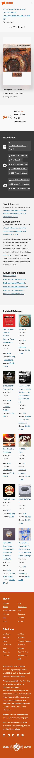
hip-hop (22, 114)
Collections (7, 645)
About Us (6, 652)
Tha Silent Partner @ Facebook (14, 283)
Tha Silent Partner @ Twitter (13, 290)
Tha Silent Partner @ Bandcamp (14, 279)
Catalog (6, 603)
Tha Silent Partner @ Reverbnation (15, 287)
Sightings (21, 637)
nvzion (11, 723)
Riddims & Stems (9, 499)
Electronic (21, 614)
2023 (24, 413)
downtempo (8, 360)
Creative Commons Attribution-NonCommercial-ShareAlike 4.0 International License (15, 213)
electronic (22, 347)
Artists (5, 607)
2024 (9, 353)
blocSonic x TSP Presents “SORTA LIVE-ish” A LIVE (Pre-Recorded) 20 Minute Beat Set (25, 394)
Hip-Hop (6, 614)
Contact (6, 655)
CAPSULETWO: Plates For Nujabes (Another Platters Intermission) (9, 335)
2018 (19, 118)
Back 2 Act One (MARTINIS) (8, 450)
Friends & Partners (24, 641)
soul (21, 420)
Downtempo (22, 607)
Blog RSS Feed (23, 652)
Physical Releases (9, 610)
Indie (19, 603)
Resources (21, 645)
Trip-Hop (21, 617)
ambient (6, 410)
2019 (24, 567)
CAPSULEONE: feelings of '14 (8, 387)
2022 (9, 463)
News (5, 641)
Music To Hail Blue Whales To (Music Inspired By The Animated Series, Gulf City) (25, 549)
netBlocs (21, 621)
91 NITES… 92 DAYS (23, 450)
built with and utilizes (12, 729)
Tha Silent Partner (9, 276)
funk (26, 420)
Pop (4, 617)
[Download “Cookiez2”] (10, 117)
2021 (9, 510)
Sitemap (21, 648)
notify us (6, 255)
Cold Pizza (22, 329)
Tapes (5, 648)
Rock (5, 621)
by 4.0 (11, 517)
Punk (19, 610)
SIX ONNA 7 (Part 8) (25, 500)
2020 (24, 513)
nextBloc (21, 634)
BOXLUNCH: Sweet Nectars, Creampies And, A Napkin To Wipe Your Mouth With (9, 551)
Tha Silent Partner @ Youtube (13, 294)
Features (6, 637)
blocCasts (6, 634)
